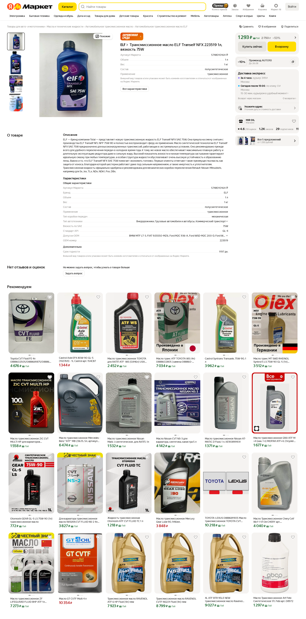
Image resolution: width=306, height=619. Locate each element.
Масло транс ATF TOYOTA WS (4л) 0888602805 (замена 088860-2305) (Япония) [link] (175, 360)
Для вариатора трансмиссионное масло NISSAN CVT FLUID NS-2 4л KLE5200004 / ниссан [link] (78, 520)
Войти (292, 6)
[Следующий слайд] (107, 75)
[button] (131, 36)
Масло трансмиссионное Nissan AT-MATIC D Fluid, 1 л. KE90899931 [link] (225, 440)
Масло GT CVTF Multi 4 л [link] (73, 598)
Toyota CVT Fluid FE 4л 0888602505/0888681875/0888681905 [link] (31, 360)
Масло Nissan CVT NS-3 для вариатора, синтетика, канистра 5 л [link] (176, 440)
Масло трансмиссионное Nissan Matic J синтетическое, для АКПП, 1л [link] (128, 440)
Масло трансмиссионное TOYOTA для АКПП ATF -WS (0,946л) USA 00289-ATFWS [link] (126, 360)
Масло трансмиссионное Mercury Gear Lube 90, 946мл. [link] (175, 520)
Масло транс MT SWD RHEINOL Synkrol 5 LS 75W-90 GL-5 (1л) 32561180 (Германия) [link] (271, 360)
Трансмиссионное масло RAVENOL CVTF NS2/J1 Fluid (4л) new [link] (176, 600)
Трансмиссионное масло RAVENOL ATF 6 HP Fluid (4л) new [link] (127, 600)
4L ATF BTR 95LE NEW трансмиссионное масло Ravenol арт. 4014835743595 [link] (223, 600)
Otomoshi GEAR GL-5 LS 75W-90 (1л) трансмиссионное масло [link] (31, 520)
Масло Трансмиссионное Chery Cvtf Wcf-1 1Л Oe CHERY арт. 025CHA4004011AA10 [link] (273, 520)
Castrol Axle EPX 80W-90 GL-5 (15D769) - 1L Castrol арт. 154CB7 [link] (77, 359)
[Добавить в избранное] (49, 297)
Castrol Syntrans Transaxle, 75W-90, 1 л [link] (225, 360)
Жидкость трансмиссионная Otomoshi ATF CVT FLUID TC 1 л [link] (125, 519)
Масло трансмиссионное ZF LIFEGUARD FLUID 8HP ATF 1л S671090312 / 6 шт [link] (27, 600)
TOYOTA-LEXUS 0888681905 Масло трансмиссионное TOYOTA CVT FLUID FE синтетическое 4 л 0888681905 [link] (225, 519)
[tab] (17, 16)
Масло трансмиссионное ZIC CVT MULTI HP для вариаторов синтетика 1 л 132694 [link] (29, 440)
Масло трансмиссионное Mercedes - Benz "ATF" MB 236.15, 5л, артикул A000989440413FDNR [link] (79, 439)
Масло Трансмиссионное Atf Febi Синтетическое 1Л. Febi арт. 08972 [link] (273, 600)
